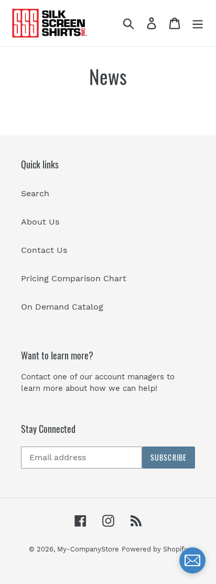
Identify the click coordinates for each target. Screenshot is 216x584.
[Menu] (197, 23)
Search (35, 193)
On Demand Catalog (62, 307)
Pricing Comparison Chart (73, 278)
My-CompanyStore (88, 549)
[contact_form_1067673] (192, 560)
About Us (40, 222)
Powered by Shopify (155, 549)
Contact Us (44, 250)
